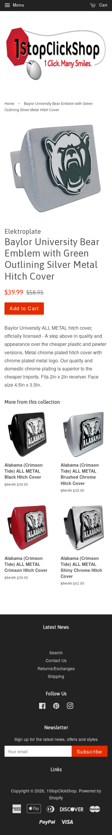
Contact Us (56, 660)
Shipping (56, 676)
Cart (103, 5)
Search (56, 652)
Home (9, 103)
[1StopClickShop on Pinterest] (56, 707)
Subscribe (89, 751)
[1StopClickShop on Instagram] (70, 707)
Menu (18, 5)
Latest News (56, 627)
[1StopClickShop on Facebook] (42, 707)
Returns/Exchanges (56, 668)
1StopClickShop (61, 791)
